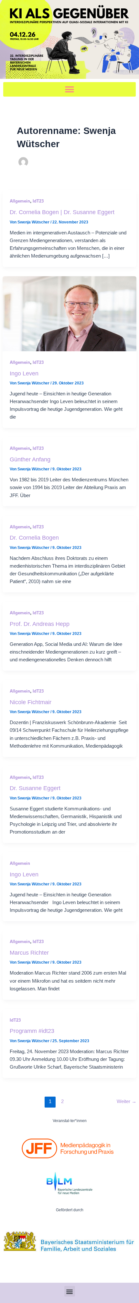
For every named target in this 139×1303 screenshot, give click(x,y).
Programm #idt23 (32, 1030)
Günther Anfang (30, 459)
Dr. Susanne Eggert (35, 788)
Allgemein (20, 201)
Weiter (126, 1101)
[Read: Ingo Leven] (69, 313)
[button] (69, 89)
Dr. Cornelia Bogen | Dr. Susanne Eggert (62, 212)
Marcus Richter (29, 952)
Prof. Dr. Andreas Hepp (40, 623)
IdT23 (38, 201)
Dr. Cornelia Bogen (34, 537)
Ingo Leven (24, 373)
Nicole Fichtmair (30, 702)
